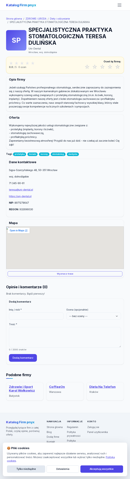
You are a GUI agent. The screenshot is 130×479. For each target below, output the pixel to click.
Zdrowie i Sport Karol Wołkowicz (22, 389)
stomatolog (58, 154)
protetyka (20, 154)
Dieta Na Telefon (102, 387)
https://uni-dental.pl (20, 196)
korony (44, 154)
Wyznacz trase (65, 273)
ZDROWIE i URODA (36, 18)
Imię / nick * (15, 309)
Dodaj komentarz (23, 357)
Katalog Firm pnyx (21, 5)
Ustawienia (62, 469)
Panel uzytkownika (97, 432)
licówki (32, 154)
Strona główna (14, 18)
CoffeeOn (57, 387)
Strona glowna (55, 427)
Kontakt (51, 441)
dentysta (72, 154)
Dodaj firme (53, 436)
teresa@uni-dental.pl (21, 189)
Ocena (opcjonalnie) (77, 309)
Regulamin (72, 427)
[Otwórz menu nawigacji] (119, 5)
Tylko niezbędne (26, 469)
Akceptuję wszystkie (102, 469)
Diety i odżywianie (60, 18)
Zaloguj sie (93, 427)
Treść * (13, 324)
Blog (49, 432)
